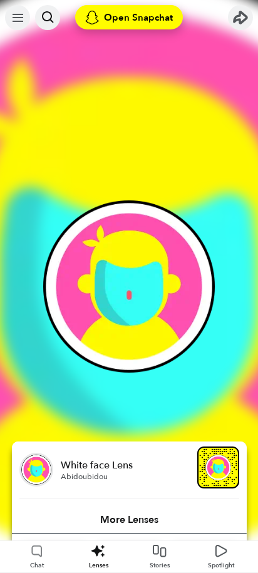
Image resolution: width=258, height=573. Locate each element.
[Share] (240, 17)
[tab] (129, 519)
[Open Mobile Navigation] (17, 17)
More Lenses (129, 520)
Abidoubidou (84, 477)
